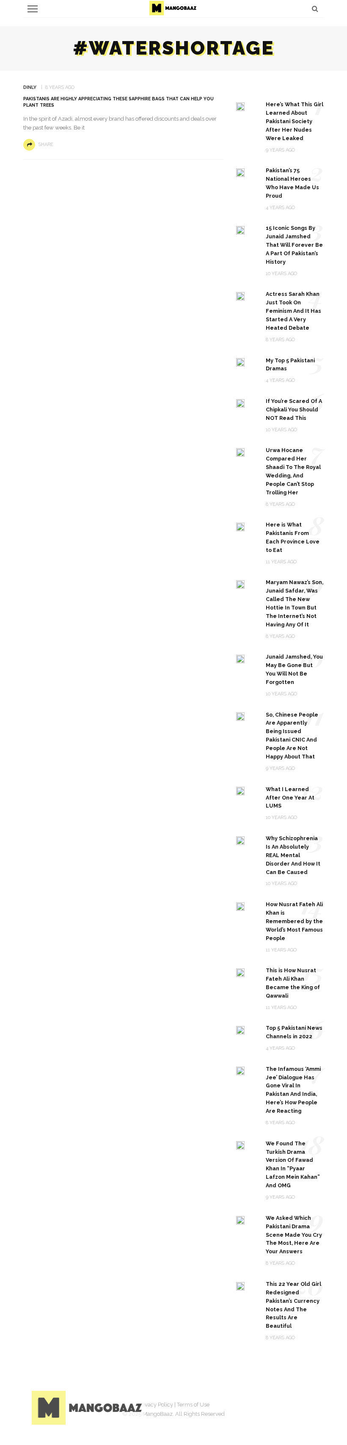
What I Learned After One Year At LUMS (290, 797)
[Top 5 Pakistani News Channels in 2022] (240, 1030)
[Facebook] (243, 1406)
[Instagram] (285, 1406)
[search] (315, 9)
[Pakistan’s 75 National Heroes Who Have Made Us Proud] (240, 172)
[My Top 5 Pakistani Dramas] (240, 362)
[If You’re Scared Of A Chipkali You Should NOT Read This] (240, 403)
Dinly (29, 87)
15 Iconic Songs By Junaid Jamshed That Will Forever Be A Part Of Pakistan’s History (294, 245)
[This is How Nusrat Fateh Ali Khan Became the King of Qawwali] (240, 972)
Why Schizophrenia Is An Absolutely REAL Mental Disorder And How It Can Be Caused (293, 855)
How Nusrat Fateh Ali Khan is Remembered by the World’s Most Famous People (294, 921)
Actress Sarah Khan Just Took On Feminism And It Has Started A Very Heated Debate (293, 311)
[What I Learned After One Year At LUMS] (240, 791)
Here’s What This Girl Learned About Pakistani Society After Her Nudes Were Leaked (294, 121)
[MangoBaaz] (88, 1407)
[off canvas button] (33, 9)
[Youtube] (306, 1406)
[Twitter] (264, 1406)
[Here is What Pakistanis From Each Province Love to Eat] (240, 526)
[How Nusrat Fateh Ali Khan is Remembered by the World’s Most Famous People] (240, 906)
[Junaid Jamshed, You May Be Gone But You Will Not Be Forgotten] (240, 658)
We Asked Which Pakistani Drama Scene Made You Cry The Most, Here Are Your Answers (294, 1235)
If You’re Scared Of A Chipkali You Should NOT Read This (294, 409)
